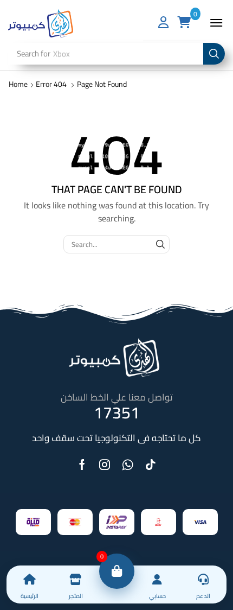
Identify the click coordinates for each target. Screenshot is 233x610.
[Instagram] (104, 464)
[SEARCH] (160, 244)
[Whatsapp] (127, 464)
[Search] (214, 54)
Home (18, 84)
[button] (216, 23)
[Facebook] (82, 464)
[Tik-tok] (150, 464)
